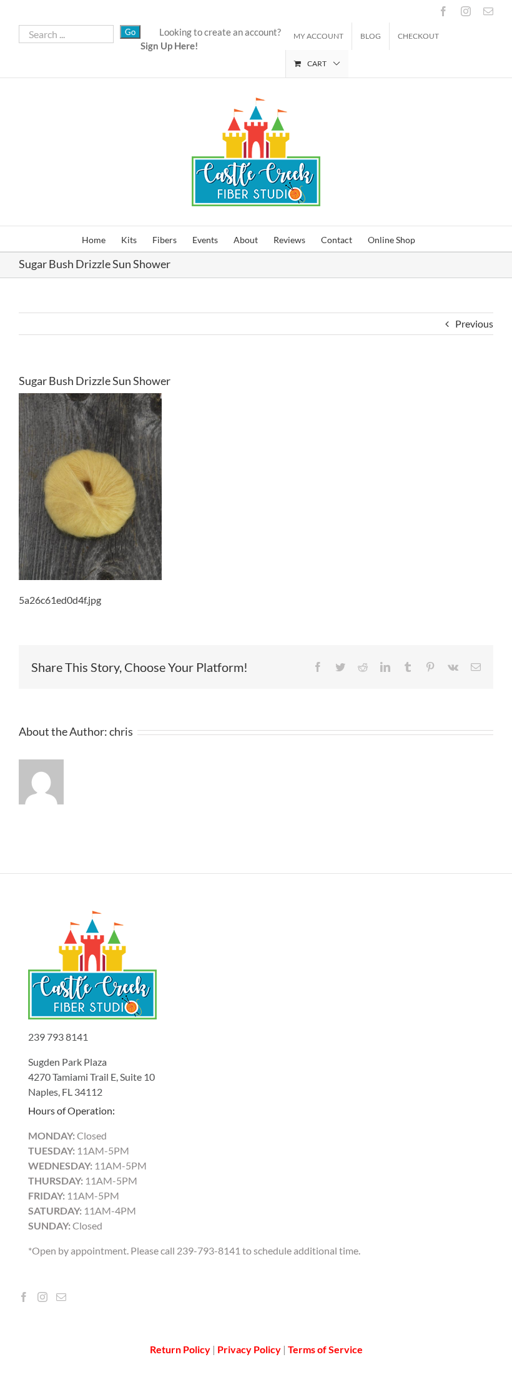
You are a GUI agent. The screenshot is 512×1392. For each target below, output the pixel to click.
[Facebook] (24, 1297)
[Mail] (61, 1297)
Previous (474, 323)
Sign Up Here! (169, 45)
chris (121, 731)
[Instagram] (42, 1297)
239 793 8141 (58, 1037)
